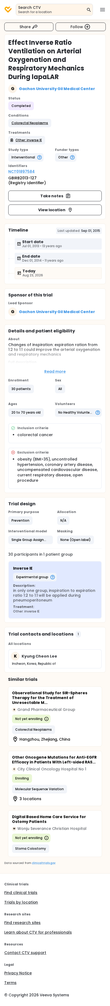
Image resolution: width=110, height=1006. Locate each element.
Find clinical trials (20, 892)
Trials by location (21, 902)
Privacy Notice (18, 973)
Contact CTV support (25, 952)
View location (52, 210)
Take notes (52, 196)
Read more (55, 371)
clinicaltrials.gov (43, 863)
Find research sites (22, 922)
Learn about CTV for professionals (38, 932)
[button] (29, 123)
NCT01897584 (21, 171)
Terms (10, 982)
